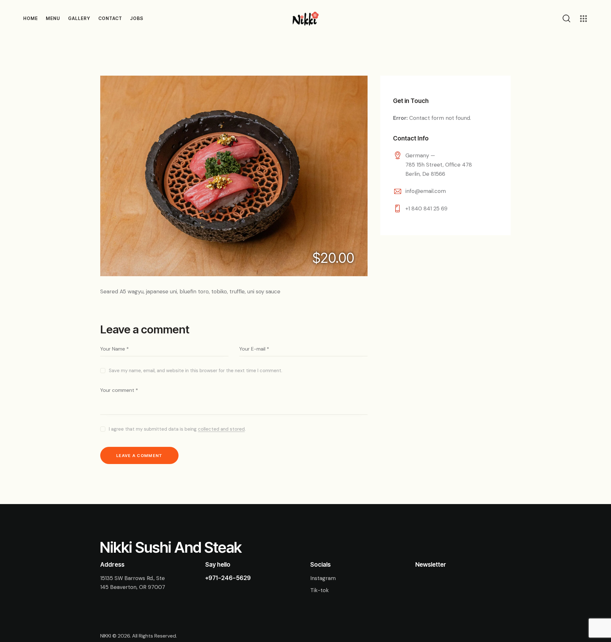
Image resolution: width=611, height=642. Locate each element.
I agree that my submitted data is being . (177, 429)
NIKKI (105, 635)
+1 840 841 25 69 (426, 208)
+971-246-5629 (228, 578)
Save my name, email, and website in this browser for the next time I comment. (195, 370)
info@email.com (425, 191)
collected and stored (221, 429)
